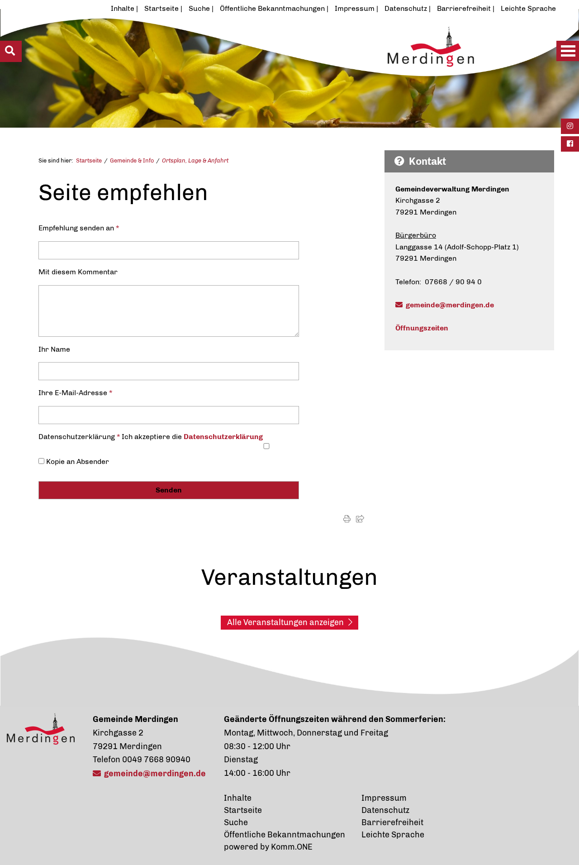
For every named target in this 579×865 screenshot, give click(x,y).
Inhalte (122, 8)
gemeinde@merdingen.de (450, 305)
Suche (199, 8)
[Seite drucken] (347, 519)
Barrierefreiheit (464, 8)
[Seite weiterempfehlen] (360, 519)
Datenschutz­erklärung (223, 436)
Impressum (355, 8)
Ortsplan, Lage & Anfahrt (195, 160)
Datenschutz (405, 8)
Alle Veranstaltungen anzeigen (285, 622)
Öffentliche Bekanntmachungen (272, 8)
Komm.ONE (292, 847)
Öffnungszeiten (421, 328)
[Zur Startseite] (260, 71)
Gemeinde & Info (132, 160)
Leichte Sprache (528, 8)
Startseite (161, 8)
